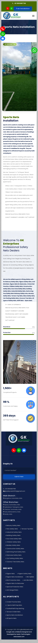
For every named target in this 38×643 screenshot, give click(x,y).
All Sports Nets (11, 618)
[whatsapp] (11, 8)
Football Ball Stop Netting (15, 608)
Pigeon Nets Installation (14, 577)
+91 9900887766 (20, 3)
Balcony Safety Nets (13, 525)
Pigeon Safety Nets (24, 574)
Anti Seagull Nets (12, 590)
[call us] (7, 8)
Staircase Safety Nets (13, 555)
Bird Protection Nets (13, 580)
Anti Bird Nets (28, 580)
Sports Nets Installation (14, 615)
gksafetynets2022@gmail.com (14, 491)
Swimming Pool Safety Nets (15, 552)
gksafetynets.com (26, 629)
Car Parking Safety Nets (14, 558)
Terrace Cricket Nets (13, 612)
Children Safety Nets (13, 542)
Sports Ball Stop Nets (14, 605)
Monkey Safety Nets (13, 545)
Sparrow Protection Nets (14, 587)
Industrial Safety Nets (14, 532)
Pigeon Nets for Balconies (15, 583)
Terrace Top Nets (27, 529)
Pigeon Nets (10, 574)
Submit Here (19, 477)
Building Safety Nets (13, 535)
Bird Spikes (30, 577)
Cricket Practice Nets (13, 602)
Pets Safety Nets (12, 529)
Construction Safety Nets (15, 548)
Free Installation (23, 8)
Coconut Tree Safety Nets (15, 562)
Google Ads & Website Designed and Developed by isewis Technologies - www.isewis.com (19, 634)
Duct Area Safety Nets (14, 539)
